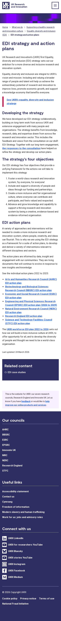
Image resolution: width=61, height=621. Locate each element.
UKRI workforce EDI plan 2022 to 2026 (28, 329)
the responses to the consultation (21, 148)
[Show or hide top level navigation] (55, 5)
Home (5, 27)
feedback (25, 401)
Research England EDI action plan (23, 316)
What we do (17, 27)
